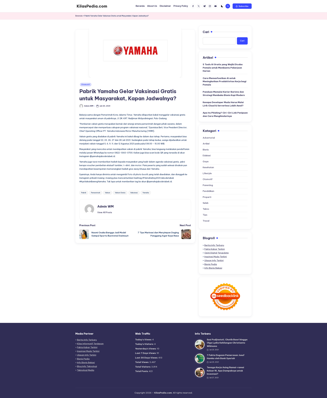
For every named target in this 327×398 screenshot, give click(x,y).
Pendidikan (208, 191)
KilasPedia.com (92, 6)
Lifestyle (207, 173)
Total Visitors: (143, 366)
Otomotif (85, 84)
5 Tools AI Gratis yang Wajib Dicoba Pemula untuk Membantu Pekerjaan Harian (223, 67)
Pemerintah (95, 193)
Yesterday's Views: (146, 348)
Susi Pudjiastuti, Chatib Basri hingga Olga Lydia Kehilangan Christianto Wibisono (227, 342)
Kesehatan (208, 167)
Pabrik (83, 193)
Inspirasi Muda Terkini (215, 256)
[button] (242, 6)
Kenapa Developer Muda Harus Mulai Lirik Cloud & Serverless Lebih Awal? (223, 104)
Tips (205, 214)
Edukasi (207, 155)
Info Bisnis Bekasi (213, 268)
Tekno (206, 209)
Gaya (205, 161)
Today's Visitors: (144, 344)
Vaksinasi (134, 193)
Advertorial (209, 137)
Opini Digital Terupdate (216, 252)
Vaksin (107, 193)
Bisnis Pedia (210, 264)
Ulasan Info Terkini (214, 260)
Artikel (206, 143)
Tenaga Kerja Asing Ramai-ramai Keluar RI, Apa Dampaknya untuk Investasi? (225, 370)
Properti (207, 197)
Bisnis (206, 149)
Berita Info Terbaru (214, 245)
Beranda (79, 16)
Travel (206, 220)
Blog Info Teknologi (87, 366)
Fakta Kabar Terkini (214, 249)
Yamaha (146, 193)
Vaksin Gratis (120, 193)
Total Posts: (142, 371)
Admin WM (105, 206)
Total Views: (142, 362)
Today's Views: (143, 339)
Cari (206, 32)
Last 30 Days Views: (146, 357)
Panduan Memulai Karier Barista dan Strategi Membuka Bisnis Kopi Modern (224, 93)
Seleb (205, 203)
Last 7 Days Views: (146, 353)
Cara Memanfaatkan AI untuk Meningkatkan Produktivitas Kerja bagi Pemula (224, 81)
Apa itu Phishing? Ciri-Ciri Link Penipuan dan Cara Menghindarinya (225, 114)
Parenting (208, 185)
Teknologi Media (85, 370)
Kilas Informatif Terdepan (90, 343)
